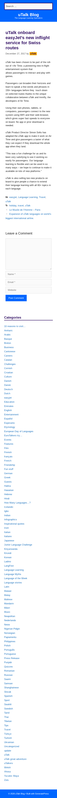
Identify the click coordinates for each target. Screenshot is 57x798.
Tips (6, 725)
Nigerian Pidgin (12, 628)
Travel (42, 197)
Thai (6, 717)
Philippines (9, 641)
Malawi (7, 591)
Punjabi (8, 662)
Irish (6, 528)
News (7, 624)
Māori (7, 608)
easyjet (13, 197)
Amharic (8, 330)
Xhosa (7, 771)
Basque (8, 339)
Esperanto (9, 423)
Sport (7, 700)
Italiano (8, 536)
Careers (8, 355)
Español (8, 418)
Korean (7, 557)
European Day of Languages (18, 431)
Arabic (7, 334)
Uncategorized (11, 746)
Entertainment (11, 414)
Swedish (8, 708)
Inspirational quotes (14, 523)
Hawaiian (9, 490)
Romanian (9, 670)
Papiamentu (10, 637)
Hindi (6, 498)
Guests (8, 481)
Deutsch (8, 389)
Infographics (10, 519)
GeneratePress (42, 793)
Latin (6, 586)
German (8, 473)
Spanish (8, 696)
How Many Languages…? (17, 502)
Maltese (8, 599)
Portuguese (10, 654)
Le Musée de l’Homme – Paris (24, 210)
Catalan (8, 360)
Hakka (7, 486)
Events (7, 439)
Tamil (7, 712)
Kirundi (7, 553)
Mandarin (9, 603)
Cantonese (9, 351)
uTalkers (8, 763)
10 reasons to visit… (15, 326)
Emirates (8, 406)
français (8, 456)
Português (9, 650)
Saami (7, 679)
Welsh (7, 767)
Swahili (7, 704)
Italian (7, 532)
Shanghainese (11, 687)
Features (8, 444)
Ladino (7, 561)
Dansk (7, 385)
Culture (8, 376)
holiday (12, 205)
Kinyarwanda (10, 549)
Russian (8, 675)
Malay (7, 595)
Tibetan (8, 721)
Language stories (13, 582)
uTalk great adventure (15, 759)
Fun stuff (8, 469)
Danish (7, 381)
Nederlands (10, 620)
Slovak (7, 692)
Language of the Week (15, 578)
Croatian (8, 372)
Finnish (8, 452)
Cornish (8, 368)
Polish (7, 645)
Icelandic (8, 507)
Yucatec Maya (11, 776)
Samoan (8, 683)
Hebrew (8, 494)
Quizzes (8, 666)
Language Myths (12, 574)
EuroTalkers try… (13, 435)
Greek (7, 477)
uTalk (8, 201)
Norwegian (9, 633)
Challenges (10, 364)
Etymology (9, 427)
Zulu (6, 780)
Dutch (7, 393)
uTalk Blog (28, 14)
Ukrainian (9, 742)
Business (9, 347)
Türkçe (7, 734)
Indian (7, 515)
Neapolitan (9, 616)
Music (7, 612)
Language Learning (28, 197)
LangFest (9, 566)
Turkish (8, 738)
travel (21, 205)
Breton (7, 343)
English (8, 410)
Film (6, 448)
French (7, 460)
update (7, 750)
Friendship (9, 465)
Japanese (9, 540)
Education (9, 402)
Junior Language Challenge (18, 544)
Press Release (11, 658)
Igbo (6, 511)
